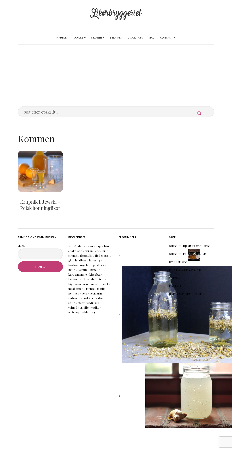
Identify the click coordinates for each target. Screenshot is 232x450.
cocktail (100, 251)
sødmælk (93, 303)
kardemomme (77, 274)
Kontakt (167, 37)
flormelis (86, 255)
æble (85, 312)
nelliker (73, 293)
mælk (101, 288)
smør (81, 303)
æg (93, 312)
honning (94, 260)
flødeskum (102, 255)
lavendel (90, 279)
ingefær (85, 265)
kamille (83, 270)
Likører (97, 37)
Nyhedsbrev (178, 262)
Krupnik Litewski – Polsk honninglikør (40, 205)
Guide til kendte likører (187, 254)
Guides (79, 37)
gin (70, 260)
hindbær (80, 260)
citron (89, 251)
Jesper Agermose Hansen (186, 294)
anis (92, 246)
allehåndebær (77, 246)
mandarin (81, 284)
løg (70, 284)
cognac (73, 255)
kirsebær (95, 274)
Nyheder (62, 37)
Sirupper (116, 37)
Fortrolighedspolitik (185, 270)
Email (21, 246)
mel (105, 284)
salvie (100, 298)
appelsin (103, 246)
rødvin (72, 298)
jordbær (98, 265)
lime (101, 279)
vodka (95, 307)
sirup (71, 303)
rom (84, 293)
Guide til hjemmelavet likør (190, 246)
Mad (152, 37)
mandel (95, 284)
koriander (75, 279)
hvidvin (73, 265)
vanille (84, 307)
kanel (94, 270)
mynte (90, 288)
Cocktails (135, 37)
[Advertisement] (116, 71)
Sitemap (174, 278)
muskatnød (76, 288)
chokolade (75, 251)
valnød (72, 307)
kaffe (71, 270)
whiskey (73, 312)
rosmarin (96, 293)
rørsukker (86, 298)
